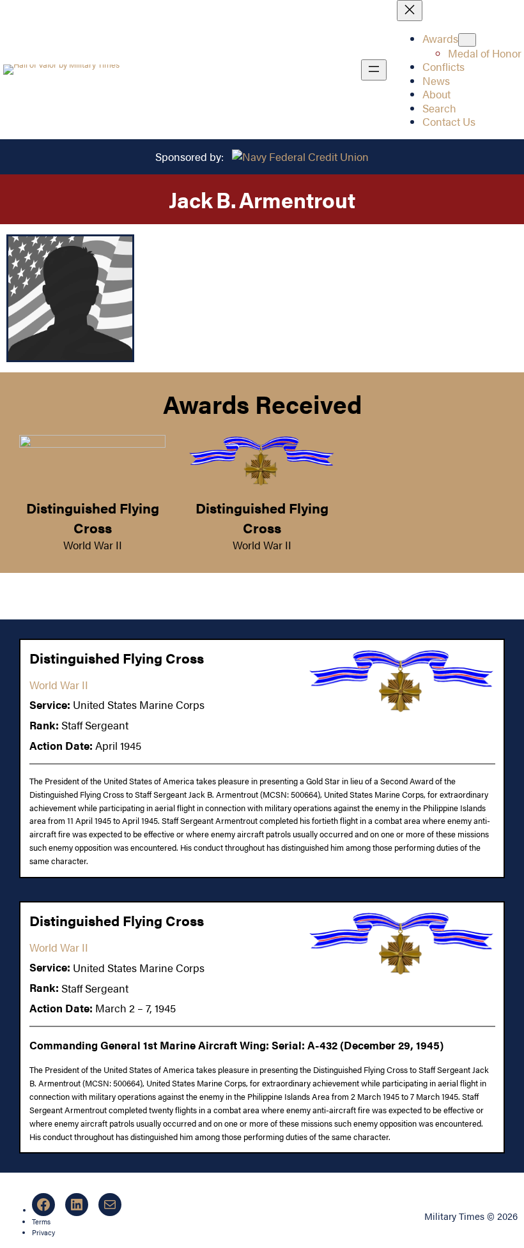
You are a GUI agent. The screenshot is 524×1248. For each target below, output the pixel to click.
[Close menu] (409, 10)
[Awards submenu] (467, 40)
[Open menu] (374, 69)
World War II (92, 544)
